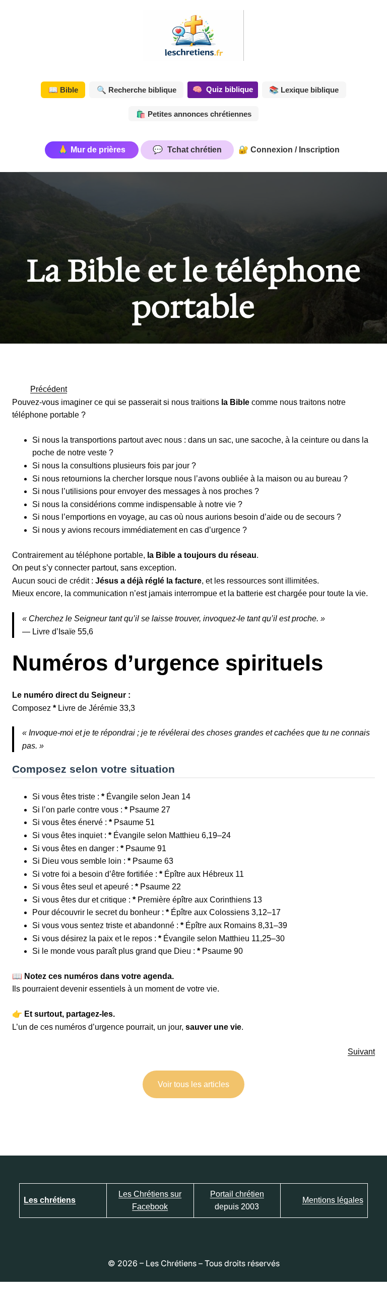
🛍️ (193, 114)
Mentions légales (332, 1200)
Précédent (48, 389)
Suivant (361, 1051)
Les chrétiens (50, 1200)
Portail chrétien (237, 1194)
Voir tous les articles (193, 1084)
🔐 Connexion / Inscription (289, 149)
